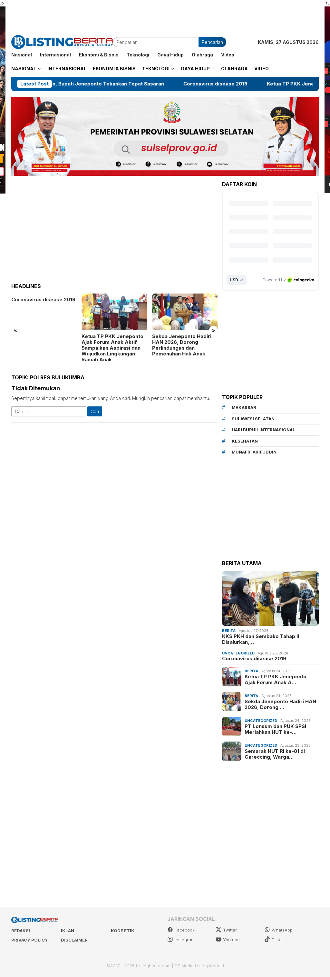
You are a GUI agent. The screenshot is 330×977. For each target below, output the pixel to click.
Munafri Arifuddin (254, 451)
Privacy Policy (29, 939)
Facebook (185, 929)
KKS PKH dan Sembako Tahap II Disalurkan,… (260, 639)
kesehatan (245, 441)
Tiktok (278, 939)
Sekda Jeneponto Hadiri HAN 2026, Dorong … (280, 704)
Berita (229, 630)
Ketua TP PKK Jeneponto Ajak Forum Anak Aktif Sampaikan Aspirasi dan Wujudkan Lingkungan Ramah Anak (42, 348)
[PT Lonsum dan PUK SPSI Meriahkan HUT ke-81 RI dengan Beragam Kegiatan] (185, 312)
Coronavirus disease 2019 (173, 84)
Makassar (244, 407)
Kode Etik (122, 930)
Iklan (67, 930)
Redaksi (20, 930)
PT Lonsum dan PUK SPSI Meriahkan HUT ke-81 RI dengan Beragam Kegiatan (184, 342)
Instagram (185, 939)
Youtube (231, 939)
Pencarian (212, 42)
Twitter (230, 929)
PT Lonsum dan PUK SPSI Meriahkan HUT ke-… (275, 729)
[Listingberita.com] (62, 41)
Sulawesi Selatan (253, 418)
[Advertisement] (165, 14)
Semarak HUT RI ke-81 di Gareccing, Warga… (275, 754)
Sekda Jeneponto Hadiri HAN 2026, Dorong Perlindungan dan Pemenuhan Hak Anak (111, 345)
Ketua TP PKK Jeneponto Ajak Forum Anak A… (275, 679)
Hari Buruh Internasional (263, 429)
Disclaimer (74, 939)
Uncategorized (238, 653)
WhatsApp (282, 929)
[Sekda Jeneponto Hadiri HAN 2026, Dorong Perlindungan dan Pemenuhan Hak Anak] (114, 312)
